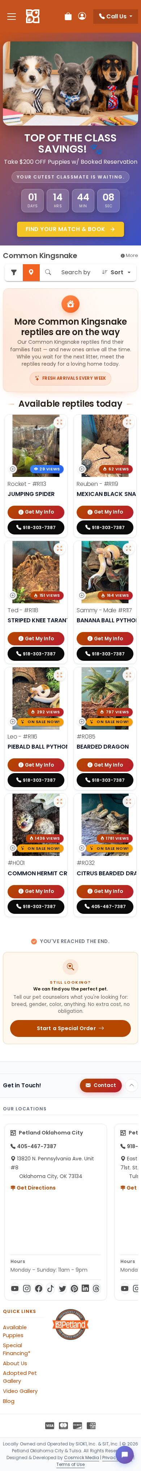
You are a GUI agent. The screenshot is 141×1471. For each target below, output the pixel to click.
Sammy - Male (104, 610)
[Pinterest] (74, 1288)
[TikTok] (50, 1288)
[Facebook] (38, 1288)
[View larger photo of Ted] (59, 549)
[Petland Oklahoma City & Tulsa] (32, 16)
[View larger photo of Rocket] (59, 422)
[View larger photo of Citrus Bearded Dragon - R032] (128, 801)
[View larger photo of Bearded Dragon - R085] (128, 675)
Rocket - (27, 484)
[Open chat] (125, 1455)
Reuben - (97, 484)
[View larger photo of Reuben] (128, 422)
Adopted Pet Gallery (20, 1377)
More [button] (131, 255)
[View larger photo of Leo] (59, 675)
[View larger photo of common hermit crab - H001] (59, 801)
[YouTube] (15, 1288)
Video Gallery (20, 1391)
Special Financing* (16, 1349)
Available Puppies (15, 1331)
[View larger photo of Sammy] (128, 549)
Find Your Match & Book (66, 229)
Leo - (22, 736)
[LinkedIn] (85, 1288)
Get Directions (36, 1187)
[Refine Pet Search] (14, 272)
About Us (15, 1363)
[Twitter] (62, 1288)
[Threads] (96, 1288)
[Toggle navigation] (11, 16)
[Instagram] (26, 1288)
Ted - (23, 610)
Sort (117, 272)
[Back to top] (131, 1085)
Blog (8, 1401)
